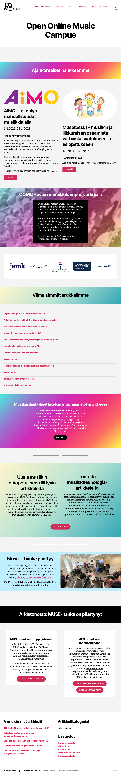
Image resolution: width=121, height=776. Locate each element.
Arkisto (94, 7)
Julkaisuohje (64, 749)
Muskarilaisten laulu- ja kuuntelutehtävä (22, 333)
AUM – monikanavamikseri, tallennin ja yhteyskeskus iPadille (32, 340)
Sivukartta (103, 7)
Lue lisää (10, 177)
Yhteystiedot (64, 746)
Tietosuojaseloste (66, 756)
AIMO (37, 7)
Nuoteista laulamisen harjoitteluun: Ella (22, 346)
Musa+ (71, 7)
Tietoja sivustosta (66, 743)
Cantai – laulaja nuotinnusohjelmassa (21, 353)
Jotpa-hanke (59, 7)
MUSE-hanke (83, 7)
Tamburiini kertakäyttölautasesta (19, 379)
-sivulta (33, 577)
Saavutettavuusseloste (69, 753)
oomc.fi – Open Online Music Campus (25, 771)
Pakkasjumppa (10, 359)
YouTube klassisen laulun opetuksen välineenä (25, 326)
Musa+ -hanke (14, 566)
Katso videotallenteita (90, 690)
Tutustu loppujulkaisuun (31, 679)
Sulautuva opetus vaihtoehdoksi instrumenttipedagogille (30, 320)
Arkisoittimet (10, 372)
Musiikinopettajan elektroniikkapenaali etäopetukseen (29, 366)
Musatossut (45, 7)
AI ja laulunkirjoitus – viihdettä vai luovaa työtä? (26, 313)
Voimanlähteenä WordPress (69, 771)
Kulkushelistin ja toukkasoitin (17, 385)
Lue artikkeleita (60, 527)
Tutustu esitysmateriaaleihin (90, 683)
